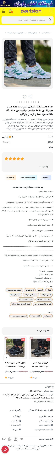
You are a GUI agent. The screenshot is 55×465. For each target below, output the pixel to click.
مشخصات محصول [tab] (28, 177)
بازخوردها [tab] (10, 177)
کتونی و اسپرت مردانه (15, 33)
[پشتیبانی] (5, 449)
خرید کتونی (30, 290)
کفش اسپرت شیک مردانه (21, 304)
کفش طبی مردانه (31, 294)
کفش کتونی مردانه (44, 299)
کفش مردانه (32, 33)
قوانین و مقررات (44, 425)
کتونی (40, 290)
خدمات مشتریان (46, 416)
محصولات (47, 316)
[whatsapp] (10, 440)
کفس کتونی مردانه (26, 299)
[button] (48, 357)
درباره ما (16, 429)
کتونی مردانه (46, 294)
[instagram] (15, 440)
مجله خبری (14, 410)
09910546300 (35, 391)
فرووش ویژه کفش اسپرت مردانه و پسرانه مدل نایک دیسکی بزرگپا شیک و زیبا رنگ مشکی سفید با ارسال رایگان (40, 365)
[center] (50, 20)
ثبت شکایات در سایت (43, 429)
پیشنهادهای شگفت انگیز (40, 410)
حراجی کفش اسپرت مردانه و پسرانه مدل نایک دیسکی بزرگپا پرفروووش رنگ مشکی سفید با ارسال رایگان (15, 365)
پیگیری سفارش (45, 421)
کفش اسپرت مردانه (14, 290)
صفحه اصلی (46, 33)
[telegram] (21, 440)
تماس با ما (15, 425)
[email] (4, 440)
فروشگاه (17, 416)
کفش (49, 290)
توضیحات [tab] (45, 177)
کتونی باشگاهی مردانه (42, 304)
